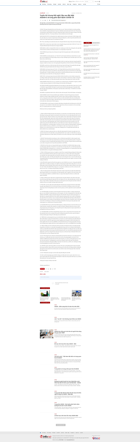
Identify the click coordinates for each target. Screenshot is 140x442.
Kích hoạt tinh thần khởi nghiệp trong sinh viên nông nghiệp (44, 299)
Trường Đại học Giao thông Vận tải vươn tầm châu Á (55, 299)
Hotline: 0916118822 (80, 1)
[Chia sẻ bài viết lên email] (45, 20)
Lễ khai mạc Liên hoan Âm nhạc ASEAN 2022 (66, 415)
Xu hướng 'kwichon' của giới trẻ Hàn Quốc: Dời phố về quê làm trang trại (92, 78)
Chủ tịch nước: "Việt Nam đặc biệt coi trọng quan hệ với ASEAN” (67, 357)
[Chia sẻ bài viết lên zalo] (43, 20)
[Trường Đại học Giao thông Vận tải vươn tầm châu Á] (55, 293)
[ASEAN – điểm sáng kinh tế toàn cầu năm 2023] (46, 309)
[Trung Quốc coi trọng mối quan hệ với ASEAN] (46, 371)
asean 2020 (46, 271)
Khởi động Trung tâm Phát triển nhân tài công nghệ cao (76, 299)
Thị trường (49, 4)
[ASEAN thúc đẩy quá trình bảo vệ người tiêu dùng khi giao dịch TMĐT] (46, 333)
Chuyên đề (42, 13)
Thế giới (54, 4)
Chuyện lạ (75, 4)
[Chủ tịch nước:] (46, 358)
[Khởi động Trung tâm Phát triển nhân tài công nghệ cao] (76, 293)
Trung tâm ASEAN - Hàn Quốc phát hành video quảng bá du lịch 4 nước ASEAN (66, 404)
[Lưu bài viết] (49, 20)
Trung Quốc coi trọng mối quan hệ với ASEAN (66, 369)
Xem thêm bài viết (60, 424)
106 (87, 54)
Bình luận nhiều (96, 42)
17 (97, 58)
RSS (99, 4)
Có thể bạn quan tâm (45, 288)
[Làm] (46, 321)
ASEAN (47, 13)
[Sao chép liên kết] (47, 20)
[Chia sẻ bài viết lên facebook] (41, 20)
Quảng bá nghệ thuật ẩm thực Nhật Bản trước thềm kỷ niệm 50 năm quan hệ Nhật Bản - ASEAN (67, 382)
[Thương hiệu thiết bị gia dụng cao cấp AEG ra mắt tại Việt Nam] (66, 293)
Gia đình (59, 4)
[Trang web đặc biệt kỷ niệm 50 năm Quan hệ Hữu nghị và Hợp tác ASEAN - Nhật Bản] (46, 395)
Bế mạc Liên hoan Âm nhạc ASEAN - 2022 (65, 344)
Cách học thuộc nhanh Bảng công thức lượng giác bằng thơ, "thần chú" (91, 58)
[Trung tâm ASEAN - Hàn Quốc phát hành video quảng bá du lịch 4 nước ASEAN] (46, 406)
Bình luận (42, 268)
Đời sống (44, 4)
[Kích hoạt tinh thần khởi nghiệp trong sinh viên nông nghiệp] (44, 293)
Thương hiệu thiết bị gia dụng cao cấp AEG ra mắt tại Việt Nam (66, 299)
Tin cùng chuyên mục (45, 302)
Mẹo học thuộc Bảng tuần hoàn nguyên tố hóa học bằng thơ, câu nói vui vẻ (91, 66)
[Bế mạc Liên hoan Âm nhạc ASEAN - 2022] (46, 346)
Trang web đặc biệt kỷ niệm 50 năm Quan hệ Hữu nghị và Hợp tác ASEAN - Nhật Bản (67, 393)
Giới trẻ (64, 4)
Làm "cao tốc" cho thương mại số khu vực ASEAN (67, 319)
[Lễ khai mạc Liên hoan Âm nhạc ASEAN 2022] (46, 418)
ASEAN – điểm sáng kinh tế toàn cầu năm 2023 (66, 306)
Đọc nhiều (88, 42)
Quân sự (79, 4)
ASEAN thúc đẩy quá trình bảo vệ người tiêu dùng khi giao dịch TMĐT (67, 332)
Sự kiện (84, 4)
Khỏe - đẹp (69, 4)
